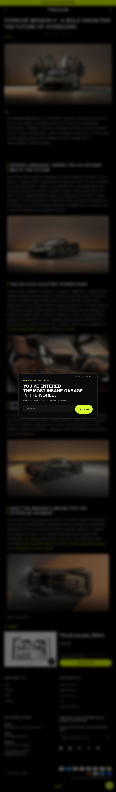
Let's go (84, 409)
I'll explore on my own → (84, 376)
